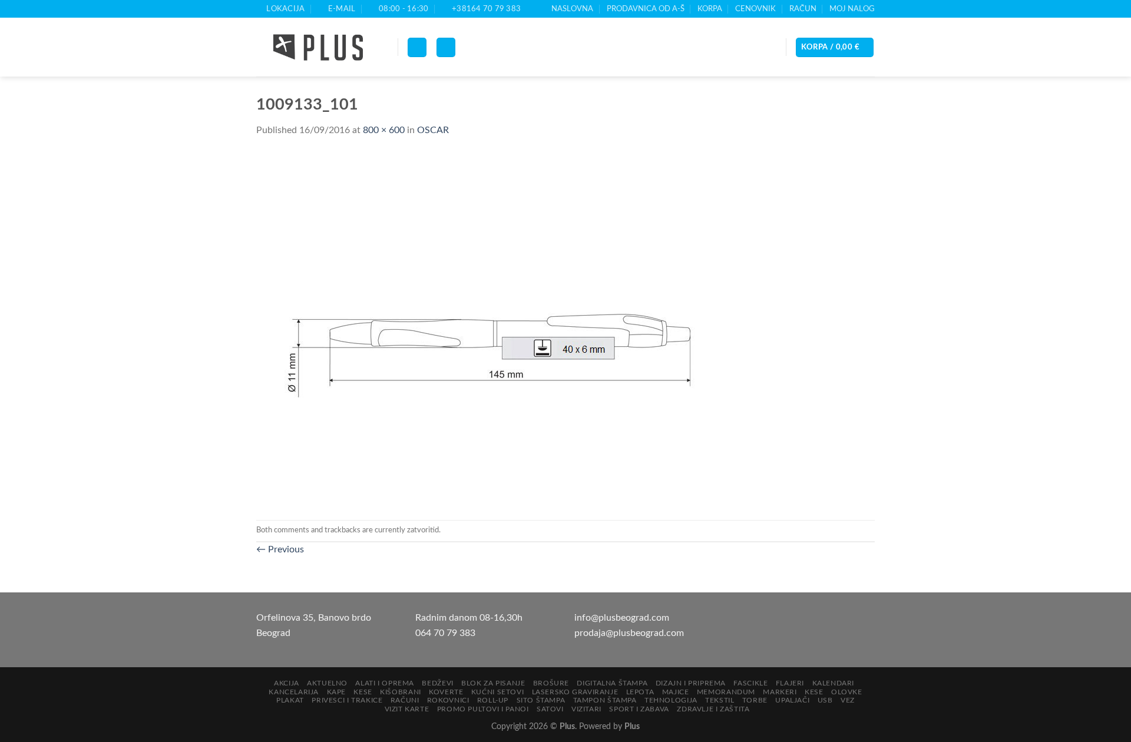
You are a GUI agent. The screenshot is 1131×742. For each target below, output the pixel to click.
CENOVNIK (755, 8)
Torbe (755, 700)
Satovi (550, 709)
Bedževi (437, 683)
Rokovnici (448, 700)
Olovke (846, 691)
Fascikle (750, 683)
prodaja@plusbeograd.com (629, 633)
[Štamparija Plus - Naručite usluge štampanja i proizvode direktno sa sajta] (318, 47)
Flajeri (790, 683)
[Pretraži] (445, 47)
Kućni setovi (497, 691)
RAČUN (802, 8)
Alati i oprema (384, 683)
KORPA (709, 8)
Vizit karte (407, 709)
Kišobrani (400, 691)
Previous (280, 549)
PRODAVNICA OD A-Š (645, 8)
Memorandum (726, 691)
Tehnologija (670, 700)
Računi (405, 700)
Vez (848, 700)
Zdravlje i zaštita (713, 709)
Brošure (551, 683)
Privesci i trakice (347, 700)
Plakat (290, 700)
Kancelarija (294, 691)
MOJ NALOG (852, 8)
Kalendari (833, 683)
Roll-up (492, 700)
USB (825, 700)
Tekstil (719, 700)
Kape (336, 691)
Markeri (779, 691)
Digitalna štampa (612, 683)
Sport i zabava (639, 709)
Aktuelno (327, 683)
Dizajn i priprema (691, 683)
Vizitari (586, 709)
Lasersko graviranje (575, 691)
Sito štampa (541, 700)
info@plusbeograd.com (621, 617)
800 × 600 (384, 130)
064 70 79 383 (445, 633)
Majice (675, 691)
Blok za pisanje (493, 683)
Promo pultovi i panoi (483, 709)
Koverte (446, 691)
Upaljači (792, 700)
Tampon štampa (605, 700)
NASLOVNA (572, 8)
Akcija (286, 683)
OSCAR (433, 130)
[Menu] (417, 47)
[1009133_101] (491, 328)
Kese (362, 691)
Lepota (640, 691)
